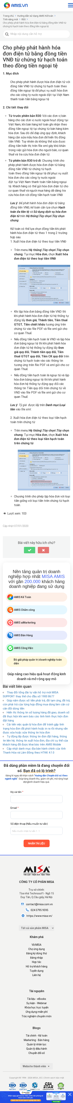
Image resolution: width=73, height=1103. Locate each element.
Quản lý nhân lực (36, 1044)
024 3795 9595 (39, 910)
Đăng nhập (36, 957)
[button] (29, 550)
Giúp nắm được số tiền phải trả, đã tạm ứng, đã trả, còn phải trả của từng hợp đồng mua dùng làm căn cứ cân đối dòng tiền (36, 704)
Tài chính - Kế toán (36, 1035)
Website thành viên (35, 1066)
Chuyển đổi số (36, 1052)
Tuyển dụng (36, 970)
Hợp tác (36, 961)
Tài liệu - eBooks (36, 998)
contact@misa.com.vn (39, 904)
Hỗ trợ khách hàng (36, 966)
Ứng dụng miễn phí (37, 1011)
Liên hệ (36, 975)
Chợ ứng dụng (36, 949)
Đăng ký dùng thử (36, 953)
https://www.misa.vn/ (39, 915)
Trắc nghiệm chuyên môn (36, 1016)
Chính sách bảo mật (54, 1078)
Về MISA (36, 944)
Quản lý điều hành (36, 1048)
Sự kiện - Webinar (36, 1003)
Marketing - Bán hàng (36, 1040)
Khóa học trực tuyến (36, 1007)
